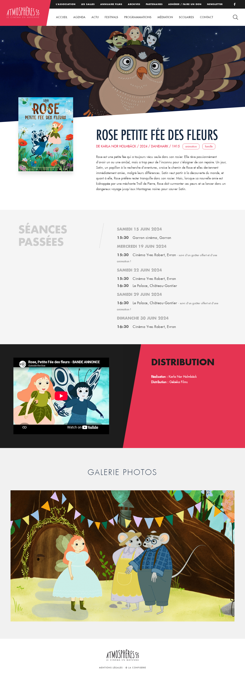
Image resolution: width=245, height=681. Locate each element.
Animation (191, 146)
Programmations (138, 17)
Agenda (79, 17)
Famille (209, 146)
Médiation (165, 17)
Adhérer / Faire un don (185, 4)
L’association (66, 4)
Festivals (111, 17)
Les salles (88, 4)
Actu (95, 17)
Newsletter (215, 4)
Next (233, 554)
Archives (134, 4)
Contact (206, 17)
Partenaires (154, 4)
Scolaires (186, 17)
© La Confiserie (136, 667)
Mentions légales (111, 667)
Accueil (61, 17)
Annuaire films (111, 4)
